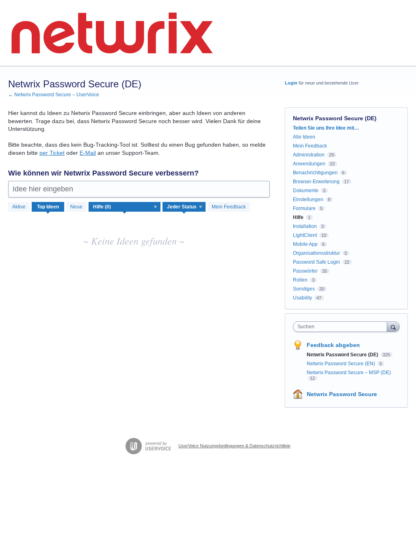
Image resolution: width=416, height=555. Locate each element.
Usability (302, 298)
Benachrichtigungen (315, 173)
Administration (309, 155)
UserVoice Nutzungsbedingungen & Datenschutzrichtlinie (234, 445)
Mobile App (305, 244)
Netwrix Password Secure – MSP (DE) (349, 372)
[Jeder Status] (184, 207)
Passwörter (305, 271)
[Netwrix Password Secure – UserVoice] (112, 33)
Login (291, 82)
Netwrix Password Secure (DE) (343, 355)
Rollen (300, 280)
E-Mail (88, 153)
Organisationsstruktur (316, 253)
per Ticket (52, 153)
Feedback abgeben (333, 345)
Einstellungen (308, 199)
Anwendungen (309, 164)
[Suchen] (393, 326)
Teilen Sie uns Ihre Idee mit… (326, 128)
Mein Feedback (229, 207)
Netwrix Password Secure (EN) (341, 363)
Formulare (304, 208)
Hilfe (298, 217)
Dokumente (305, 190)
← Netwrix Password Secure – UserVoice (53, 95)
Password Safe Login (316, 262)
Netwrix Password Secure (342, 394)
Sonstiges (304, 289)
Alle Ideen (304, 137)
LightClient (305, 235)
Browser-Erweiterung (316, 181)
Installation (305, 226)
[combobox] (342, 327)
